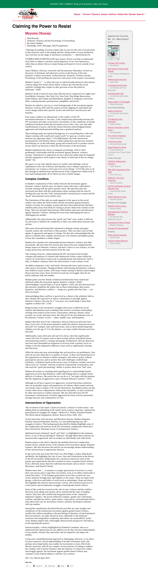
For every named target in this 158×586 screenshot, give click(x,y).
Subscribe (122, 14)
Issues (104, 14)
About (77, 14)
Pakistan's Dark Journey (117, 206)
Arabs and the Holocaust (117, 235)
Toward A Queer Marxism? (118, 241)
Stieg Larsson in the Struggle (119, 102)
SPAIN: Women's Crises (117, 197)
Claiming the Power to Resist (119, 222)
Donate (132, 14)
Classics (95, 14)
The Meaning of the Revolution (115, 120)
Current (87, 14)
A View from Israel (115, 141)
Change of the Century (116, 63)
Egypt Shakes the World (117, 147)
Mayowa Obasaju (38, 33)
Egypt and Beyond (115, 111)
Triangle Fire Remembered (118, 228)
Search (140, 14)
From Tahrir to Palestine (117, 135)
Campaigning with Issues (117, 85)
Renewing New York (115, 93)
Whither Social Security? (117, 79)
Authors (112, 14)
